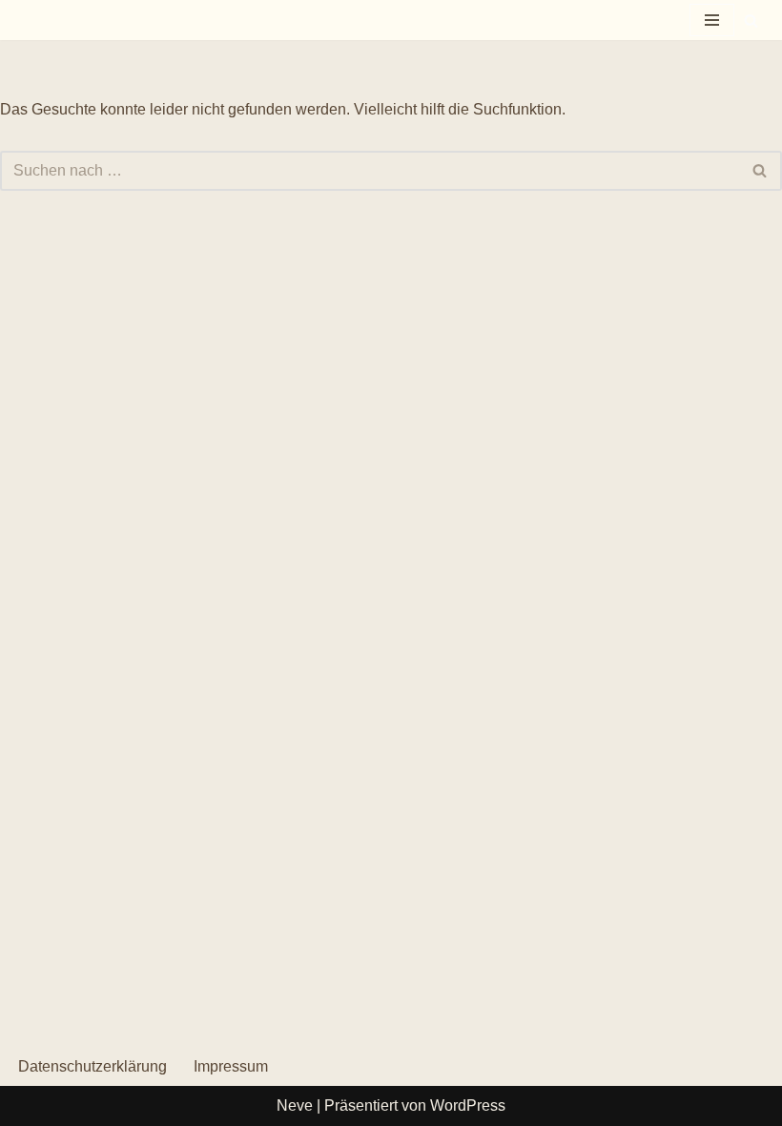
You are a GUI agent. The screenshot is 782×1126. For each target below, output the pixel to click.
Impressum (231, 1066)
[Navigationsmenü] (711, 20)
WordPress (467, 1105)
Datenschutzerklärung (92, 1066)
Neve (295, 1105)
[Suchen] (751, 20)
